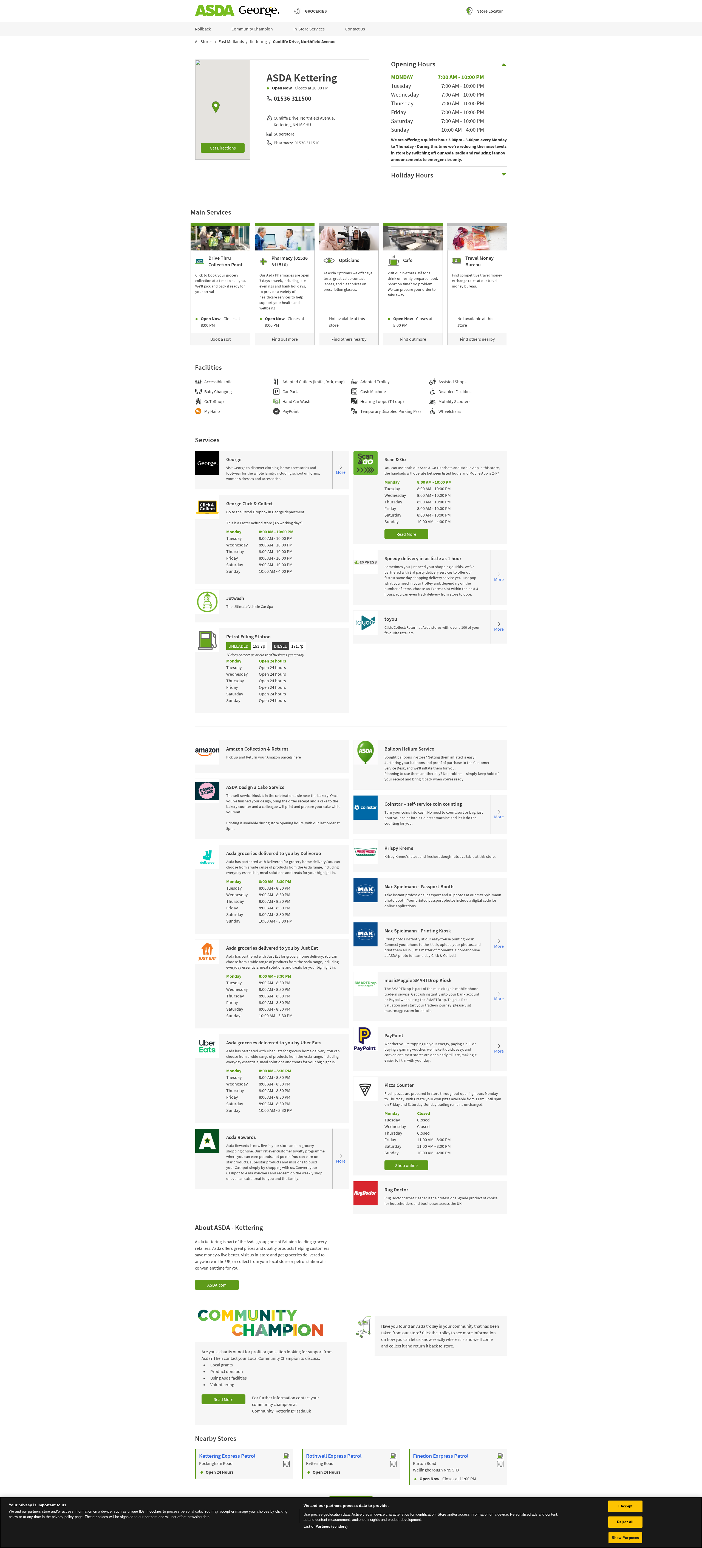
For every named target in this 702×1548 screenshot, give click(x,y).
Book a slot (220, 339)
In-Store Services (309, 29)
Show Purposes (625, 1538)
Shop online (406, 1165)
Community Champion (252, 29)
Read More (406, 534)
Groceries (316, 11)
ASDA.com (217, 1285)
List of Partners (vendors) (325, 1526)
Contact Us (355, 29)
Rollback (203, 29)
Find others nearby (349, 339)
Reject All (625, 1522)
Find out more (285, 339)
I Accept (625, 1506)
